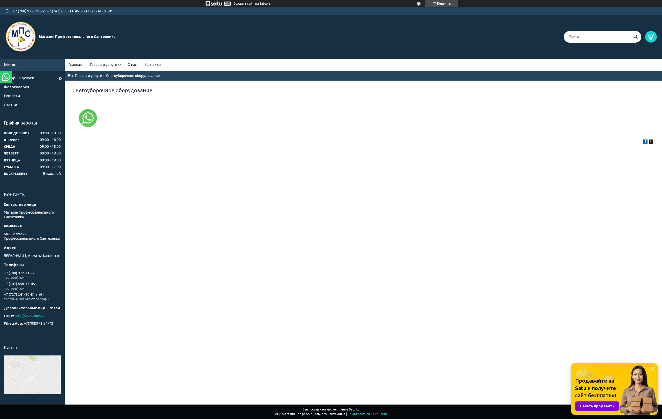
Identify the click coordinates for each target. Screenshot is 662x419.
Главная (75, 65)
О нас (132, 65)
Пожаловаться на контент (368, 414)
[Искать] (635, 37)
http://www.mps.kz (30, 316)
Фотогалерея (16, 87)
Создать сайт (244, 3)
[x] (651, 142)
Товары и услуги (103, 65)
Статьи (10, 105)
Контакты (153, 65)
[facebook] (645, 142)
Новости (12, 96)
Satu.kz (354, 409)
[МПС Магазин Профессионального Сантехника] (20, 36)
